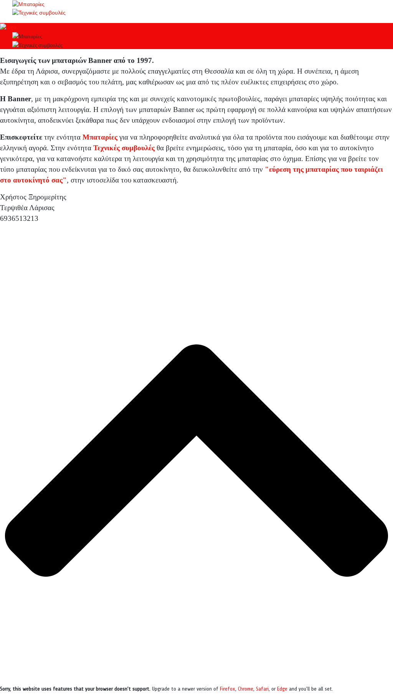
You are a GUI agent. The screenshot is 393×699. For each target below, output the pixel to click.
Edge (282, 689)
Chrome (245, 689)
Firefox (227, 689)
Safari (262, 689)
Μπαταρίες (100, 137)
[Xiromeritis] (8, 27)
